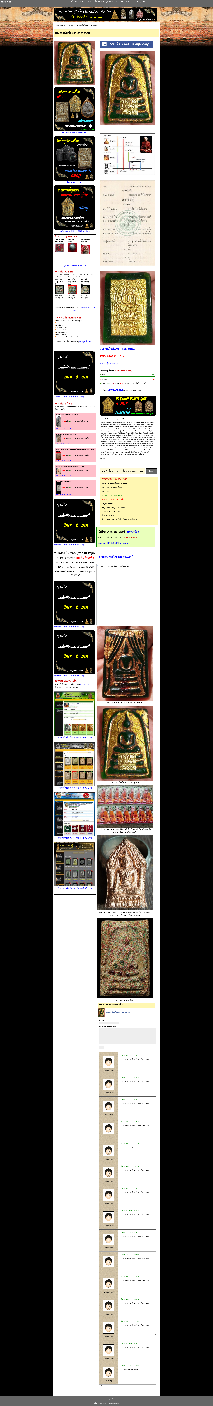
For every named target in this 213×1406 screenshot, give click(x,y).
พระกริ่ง (64, 571)
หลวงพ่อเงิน (63, 562)
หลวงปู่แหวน (77, 562)
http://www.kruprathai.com (111, 1403)
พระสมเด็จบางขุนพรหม (73, 567)
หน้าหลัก (74, 1)
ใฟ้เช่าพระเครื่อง (62, 327)
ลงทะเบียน (130, 1)
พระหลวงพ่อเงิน (61, 330)
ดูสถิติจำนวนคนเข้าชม (114, 1)
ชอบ (103, 374)
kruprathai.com (61, 25)
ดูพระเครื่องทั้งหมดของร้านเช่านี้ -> (75, 265)
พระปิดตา (60, 558)
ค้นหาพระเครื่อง (86, 1)
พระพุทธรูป (90, 571)
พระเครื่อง (72, 25)
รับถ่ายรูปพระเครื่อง (74, 182)
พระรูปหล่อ (80, 571)
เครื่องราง (75, 575)
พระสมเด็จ (62, 553)
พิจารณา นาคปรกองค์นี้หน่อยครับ (67, 337)
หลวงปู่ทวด (77, 552)
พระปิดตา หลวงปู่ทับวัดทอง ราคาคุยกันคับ (70, 320)
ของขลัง (71, 571)
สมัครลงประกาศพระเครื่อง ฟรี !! (74, 133)
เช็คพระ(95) (99, 1)
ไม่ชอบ (104, 379)
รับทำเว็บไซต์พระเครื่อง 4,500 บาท (75, 737)
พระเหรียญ (70, 558)
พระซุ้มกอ (59, 323)
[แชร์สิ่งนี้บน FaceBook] (126, 47)
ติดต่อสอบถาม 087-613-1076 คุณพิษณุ (74, 231)
